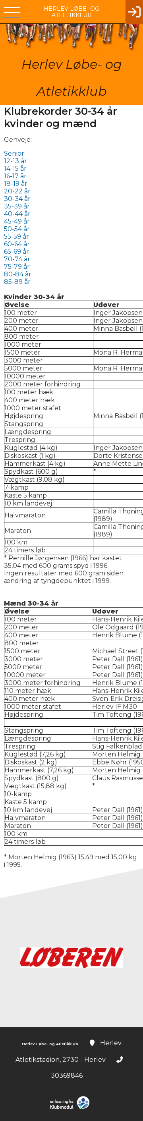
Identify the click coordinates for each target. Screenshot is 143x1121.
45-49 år (17, 221)
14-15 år (15, 168)
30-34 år (17, 199)
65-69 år (16, 251)
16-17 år (15, 176)
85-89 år (17, 282)
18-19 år (15, 183)
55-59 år (16, 236)
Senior (14, 153)
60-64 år (17, 244)
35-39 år (17, 206)
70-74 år (17, 259)
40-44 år (17, 214)
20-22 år (17, 191)
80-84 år (17, 274)
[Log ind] (134, 12)
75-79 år (17, 266)
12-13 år (15, 161)
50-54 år (17, 229)
